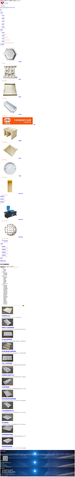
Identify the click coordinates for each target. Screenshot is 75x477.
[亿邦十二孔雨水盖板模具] (7, 361)
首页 (5, 266)
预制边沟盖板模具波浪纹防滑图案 (9, 398)
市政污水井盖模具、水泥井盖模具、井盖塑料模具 (9, 472)
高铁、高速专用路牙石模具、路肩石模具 (7, 469)
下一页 (2, 449)
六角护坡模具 (13, 7)
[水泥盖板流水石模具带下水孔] (7, 373)
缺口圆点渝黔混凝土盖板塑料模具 (9, 351)
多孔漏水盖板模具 (5, 386)
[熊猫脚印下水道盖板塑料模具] (7, 325)
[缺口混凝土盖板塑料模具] (7, 337)
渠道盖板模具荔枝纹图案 (7, 446)
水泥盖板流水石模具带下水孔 (8, 375)
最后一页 (4, 449)
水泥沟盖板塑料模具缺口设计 (8, 410)
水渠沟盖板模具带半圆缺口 (7, 434)
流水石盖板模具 (5, 422)
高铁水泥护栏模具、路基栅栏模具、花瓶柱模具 (8, 471)
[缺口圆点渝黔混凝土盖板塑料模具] (7, 349)
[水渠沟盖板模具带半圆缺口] (7, 432)
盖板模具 (7, 266)
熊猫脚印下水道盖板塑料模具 (8, 327)
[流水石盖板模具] (7, 420)
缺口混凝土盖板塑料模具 (7, 339)
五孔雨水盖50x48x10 (6, 315)
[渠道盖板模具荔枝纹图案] (7, 444)
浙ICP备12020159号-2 (12, 474)
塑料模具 (4, 7)
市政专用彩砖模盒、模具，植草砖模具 (7, 470)
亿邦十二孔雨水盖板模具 (7, 363)
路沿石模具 (9, 7)
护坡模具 (6, 7)
